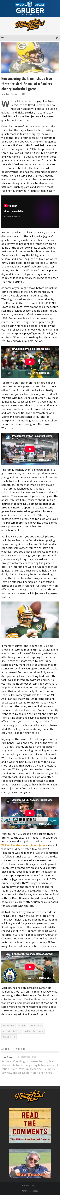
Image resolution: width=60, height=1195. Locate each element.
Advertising (33, 1191)
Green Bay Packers (11, 1031)
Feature (21, 1025)
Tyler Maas (5, 94)
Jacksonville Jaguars (34, 1031)
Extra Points (8, 1025)
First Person (35, 1025)
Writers (24, 1191)
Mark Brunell (9, 1037)
